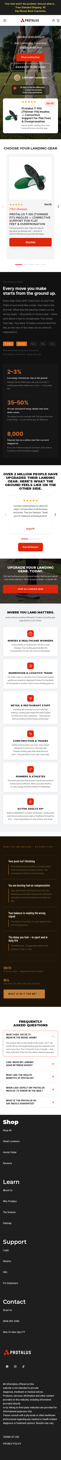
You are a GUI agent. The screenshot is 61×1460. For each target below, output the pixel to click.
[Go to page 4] (37, 264)
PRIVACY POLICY (12, 1443)
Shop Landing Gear (30, 57)
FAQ (5, 1272)
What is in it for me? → (24, 994)
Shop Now (30, 242)
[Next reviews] (55, 514)
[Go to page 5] (43, 264)
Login (6, 1250)
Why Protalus (10, 1201)
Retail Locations (11, 1141)
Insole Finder (10, 1152)
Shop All (7, 1130)
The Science (9, 1212)
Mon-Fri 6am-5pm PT (14, 1332)
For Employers (10, 1283)
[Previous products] (2, 206)
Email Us (7, 1310)
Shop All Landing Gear (30, 589)
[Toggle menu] (5, 20)
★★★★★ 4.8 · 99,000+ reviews (30, 67)
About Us (7, 1190)
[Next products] (58, 206)
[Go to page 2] (25, 264)
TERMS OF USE (11, 1437)
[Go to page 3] (31, 264)
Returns (7, 1261)
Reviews (7, 1163)
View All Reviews (30, 547)
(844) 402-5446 (11, 1321)
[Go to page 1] (18, 264)
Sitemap (7, 1223)
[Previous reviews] (5, 514)
